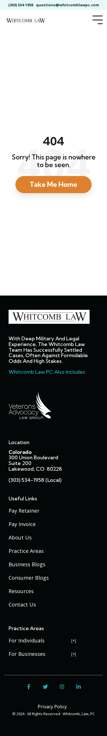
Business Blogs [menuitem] (27, 564)
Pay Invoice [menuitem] (22, 524)
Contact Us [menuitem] (22, 604)
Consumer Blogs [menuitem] (29, 577)
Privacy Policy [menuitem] (52, 706)
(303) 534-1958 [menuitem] (20, 4)
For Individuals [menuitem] (27, 640)
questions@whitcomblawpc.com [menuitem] (67, 4)
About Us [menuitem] (20, 537)
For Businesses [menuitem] (27, 653)
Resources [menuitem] (21, 591)
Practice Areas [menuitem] (26, 550)
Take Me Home (53, 184)
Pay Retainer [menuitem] (24, 510)
